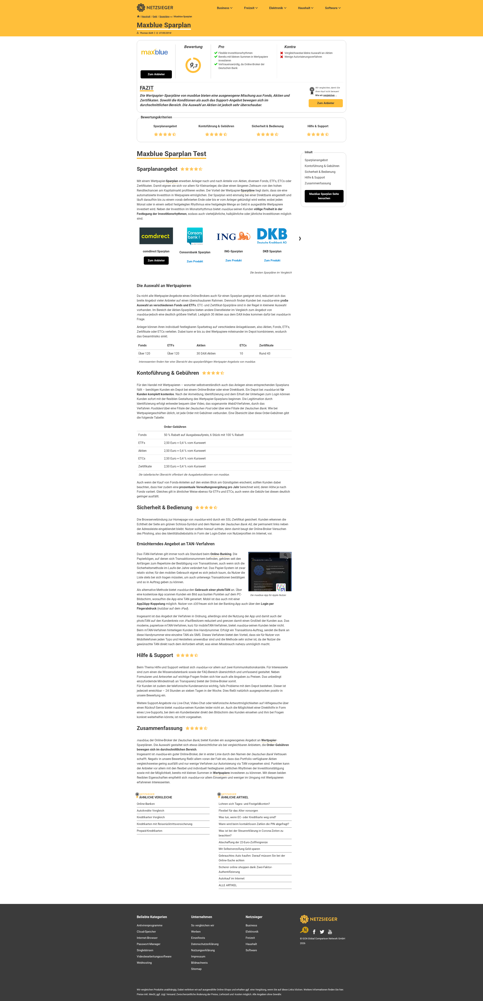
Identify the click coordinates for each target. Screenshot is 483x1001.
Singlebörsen (145, 950)
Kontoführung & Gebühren (322, 166)
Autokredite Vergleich (150, 810)
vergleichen (329, 95)
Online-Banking (220, 554)
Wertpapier (268, 740)
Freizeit (250, 938)
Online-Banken (146, 804)
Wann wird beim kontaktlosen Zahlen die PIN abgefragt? (254, 824)
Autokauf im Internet (232, 878)
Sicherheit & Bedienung (320, 172)
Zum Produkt (195, 261)
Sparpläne (164, 16)
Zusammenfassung (318, 183)
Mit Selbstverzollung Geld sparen (239, 849)
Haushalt (146, 16)
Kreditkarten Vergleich (151, 817)
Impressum (198, 956)
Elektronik (252, 931)
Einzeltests (198, 938)
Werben (196, 931)
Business (251, 925)
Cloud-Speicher (146, 931)
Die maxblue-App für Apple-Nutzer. (268, 595)
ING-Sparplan (233, 251)
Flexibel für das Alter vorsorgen (238, 810)
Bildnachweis (199, 962)
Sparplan (172, 181)
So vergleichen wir (202, 925)
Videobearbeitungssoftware (154, 956)
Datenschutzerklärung (204, 944)
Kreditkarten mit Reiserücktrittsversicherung (164, 824)
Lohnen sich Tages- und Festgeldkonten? (244, 804)
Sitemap (196, 969)
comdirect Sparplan (156, 251)
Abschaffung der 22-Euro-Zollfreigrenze (243, 842)
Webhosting (144, 962)
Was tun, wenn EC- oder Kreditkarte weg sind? (247, 817)
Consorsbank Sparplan (194, 252)
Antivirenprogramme (149, 925)
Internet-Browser (147, 938)
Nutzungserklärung (203, 950)
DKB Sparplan (272, 251)
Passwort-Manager (148, 944)
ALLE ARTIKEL (228, 885)
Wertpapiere (221, 773)
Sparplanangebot (316, 160)
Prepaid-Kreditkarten (149, 831)
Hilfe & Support (315, 177)
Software (251, 950)
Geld (155, 16)
